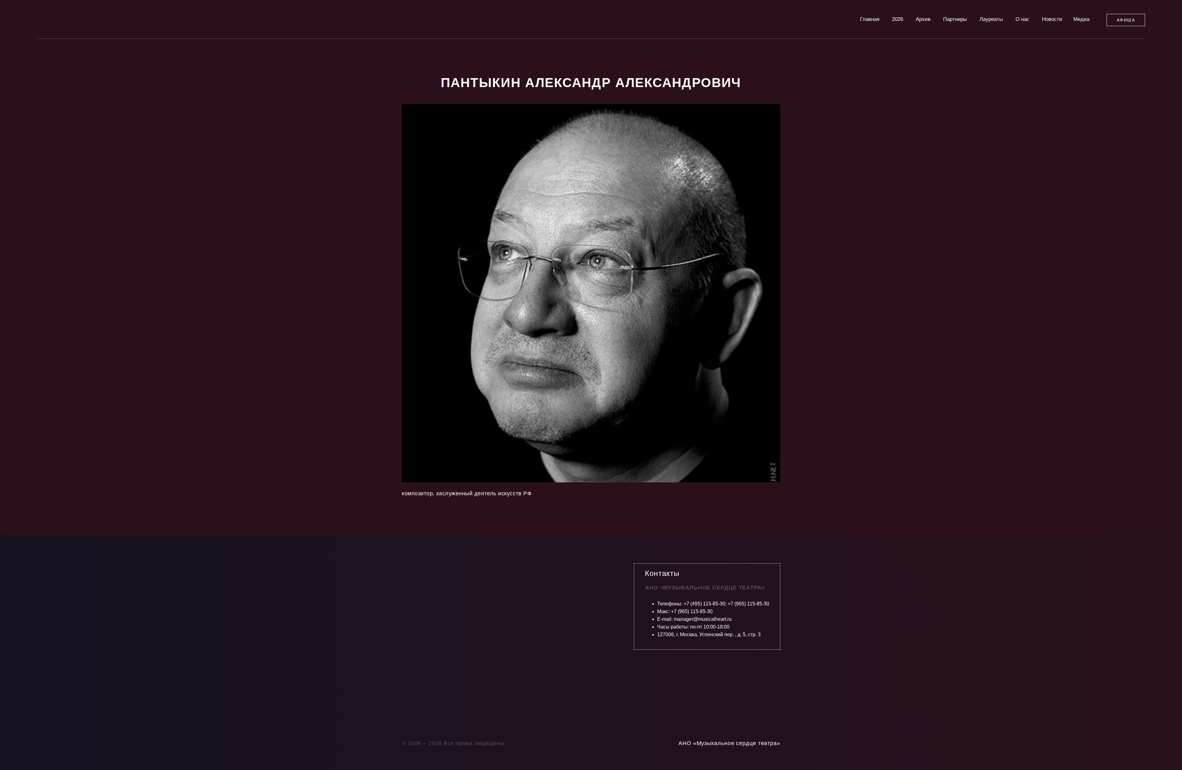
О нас (1022, 19)
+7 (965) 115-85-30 (748, 603)
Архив (923, 19)
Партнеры (955, 19)
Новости (1052, 19)
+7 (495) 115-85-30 (704, 603)
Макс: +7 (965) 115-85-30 (685, 611)
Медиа (1081, 19)
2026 (897, 19)
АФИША (1126, 20)
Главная (869, 19)
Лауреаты (991, 19)
